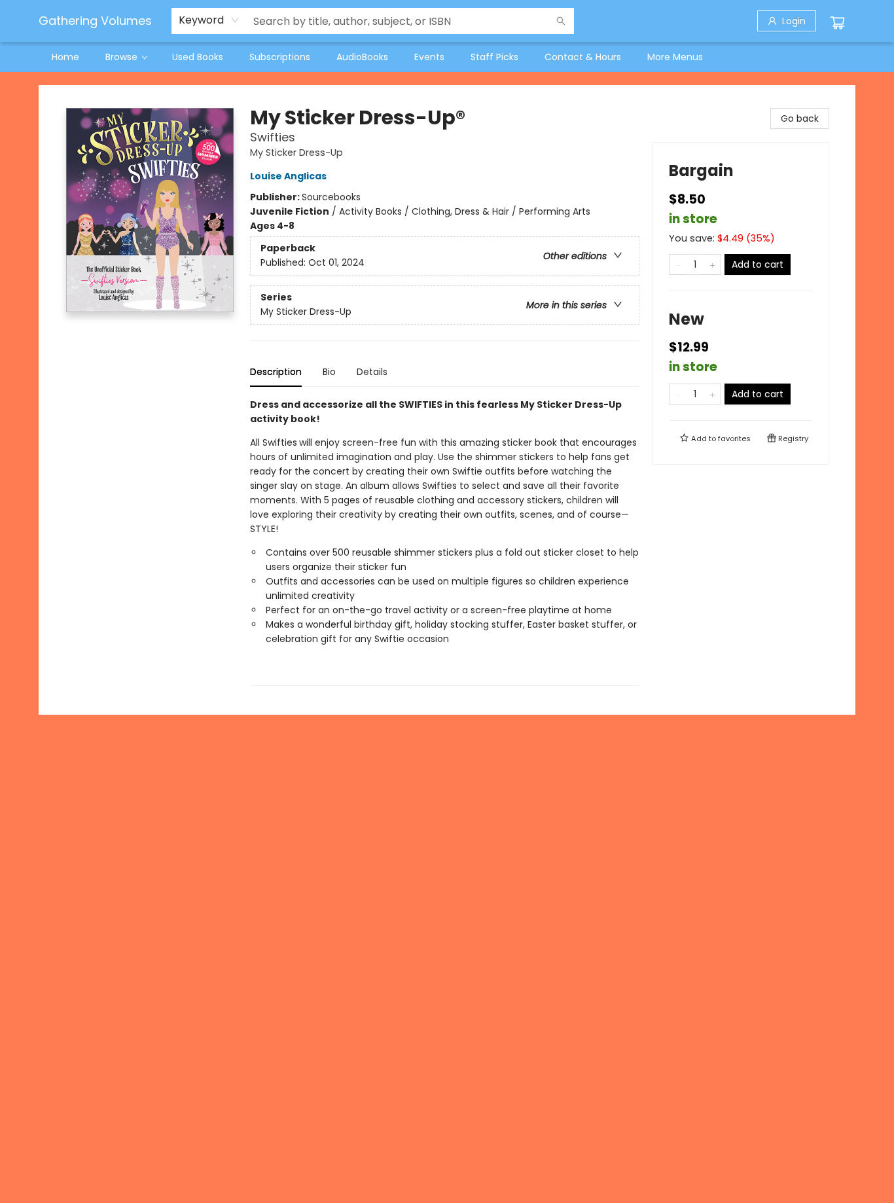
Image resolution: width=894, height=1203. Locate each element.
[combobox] (209, 20)
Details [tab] (372, 371)
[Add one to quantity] (712, 264)
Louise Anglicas (288, 176)
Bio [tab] (329, 371)
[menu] (447, 57)
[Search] (561, 21)
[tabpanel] (444, 541)
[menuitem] (65, 57)
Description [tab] (276, 371)
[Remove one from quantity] (678, 264)
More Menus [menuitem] (675, 56)
